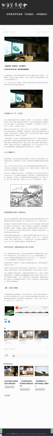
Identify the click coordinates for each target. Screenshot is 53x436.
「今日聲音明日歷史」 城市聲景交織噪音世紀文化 (26, 383)
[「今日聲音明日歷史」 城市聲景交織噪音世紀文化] (26, 334)
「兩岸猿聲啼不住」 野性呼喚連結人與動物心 (41, 383)
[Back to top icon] (47, 431)
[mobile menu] (51, 6)
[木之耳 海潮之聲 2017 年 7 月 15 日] (1, 430)
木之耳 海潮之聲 (38, 339)
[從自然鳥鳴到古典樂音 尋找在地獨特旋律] (11, 334)
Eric (13, 356)
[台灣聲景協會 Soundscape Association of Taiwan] (14, 6)
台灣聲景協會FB (19, 300)
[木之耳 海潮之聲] (41, 334)
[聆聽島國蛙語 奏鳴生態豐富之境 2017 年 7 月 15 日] (52, 430)
